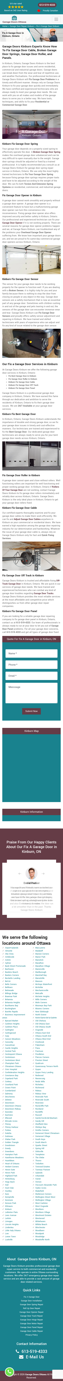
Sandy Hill (39, 1121)
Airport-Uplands (11, 947)
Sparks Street (41, 1145)
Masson (38, 981)
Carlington (9, 1030)
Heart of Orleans (12, 1163)
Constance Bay (11, 1075)
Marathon (39, 963)
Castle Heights (11, 1048)
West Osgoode (41, 1206)
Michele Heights (42, 996)
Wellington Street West (45, 1197)
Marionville (40, 969)
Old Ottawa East (42, 1023)
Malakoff (39, 950)
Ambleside (9, 957)
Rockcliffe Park (41, 1106)
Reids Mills (40, 1081)
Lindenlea (9, 1227)
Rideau (38, 1090)
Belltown (9, 987)
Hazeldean (9, 1160)
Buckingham (10, 1008)
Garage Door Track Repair (31, 1316)
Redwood (39, 1075)
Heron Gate (10, 1169)
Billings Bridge (11, 993)
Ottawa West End (42, 1039)
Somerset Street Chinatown (47, 1133)
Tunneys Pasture (42, 1169)
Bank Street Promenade (15, 966)
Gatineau (9, 1136)
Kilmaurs (9, 1206)
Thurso (38, 1160)
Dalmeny (9, 1093)
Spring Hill (39, 1148)
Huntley (8, 1191)
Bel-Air (8, 981)
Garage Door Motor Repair (31, 1323)
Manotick (39, 960)
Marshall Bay (41, 975)
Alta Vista (9, 954)
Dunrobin (9, 1112)
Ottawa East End (42, 1033)
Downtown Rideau (13, 1109)
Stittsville (39, 1151)
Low (7, 1233)
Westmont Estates (43, 1215)
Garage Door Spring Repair (31, 1304)
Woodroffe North (42, 1239)
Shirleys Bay (40, 1127)
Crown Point (10, 1087)
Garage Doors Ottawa (36, 1374)
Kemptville (9, 1197)
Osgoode (39, 1030)
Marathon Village (42, 966)
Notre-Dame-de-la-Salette (46, 1017)
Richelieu (39, 1084)
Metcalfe (39, 993)
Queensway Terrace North (46, 1066)
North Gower (40, 1014)
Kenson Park (10, 1203)
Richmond (39, 1087)
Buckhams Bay (11, 1005)
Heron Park (10, 1172)
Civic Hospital (11, 1069)
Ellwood (8, 1118)
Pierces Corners (42, 1057)
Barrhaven (9, 969)
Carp (7, 1036)
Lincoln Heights (12, 1224)
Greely (8, 1148)
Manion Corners (42, 954)
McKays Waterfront (43, 984)
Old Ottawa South (43, 1026)
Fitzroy (8, 1124)
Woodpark (39, 1233)
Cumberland (10, 1090)
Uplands (39, 1172)
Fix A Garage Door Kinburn (47, 26)
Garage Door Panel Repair (31, 1327)
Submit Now (31, 711)
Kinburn (8, 1209)
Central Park (10, 1051)
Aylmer (8, 963)
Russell (38, 1115)
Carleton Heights (12, 1023)
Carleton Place (11, 1026)
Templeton (39, 1154)
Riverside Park (41, 1096)
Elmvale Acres (11, 1121)
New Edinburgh (41, 1011)
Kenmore (9, 1200)
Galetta (8, 1133)
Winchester (40, 1227)
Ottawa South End (43, 1036)
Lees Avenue (10, 1215)
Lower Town (10, 1236)
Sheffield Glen (41, 1124)
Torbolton (39, 1163)
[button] (22, 873)
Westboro (39, 1209)
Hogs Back (10, 1182)
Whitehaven (40, 1221)
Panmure (39, 1051)
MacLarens (40, 947)
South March (40, 1142)
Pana (37, 1048)
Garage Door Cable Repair (31, 1331)
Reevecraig (40, 1078)
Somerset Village (42, 1136)
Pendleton (39, 1054)
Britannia (9, 999)
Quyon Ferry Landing (44, 1072)
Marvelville (39, 978)
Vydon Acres (40, 1188)
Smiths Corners (42, 1130)
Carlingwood (10, 1033)
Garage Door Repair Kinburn (22, 26)
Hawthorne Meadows (14, 1157)
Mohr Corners (41, 1002)
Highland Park (11, 1175)
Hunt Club (9, 1188)
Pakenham (39, 1045)
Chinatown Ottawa (13, 1066)
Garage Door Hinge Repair (31, 1319)
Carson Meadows (12, 1039)
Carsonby (9, 1042)
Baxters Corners (12, 975)
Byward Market (11, 1020)
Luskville (9, 1239)
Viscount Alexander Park (46, 1185)
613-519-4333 (47, 5)
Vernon (38, 1182)
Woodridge (39, 1236)
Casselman (10, 1045)
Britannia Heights (12, 1002)
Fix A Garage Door (31, 1297)
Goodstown (10, 1145)
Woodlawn (39, 1230)
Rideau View (40, 1093)
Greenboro (9, 1151)
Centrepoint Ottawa (13, 1054)
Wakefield (39, 1191)
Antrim (8, 960)
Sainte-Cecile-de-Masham (46, 1118)
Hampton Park (11, 1154)
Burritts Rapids (11, 1011)
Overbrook (39, 1042)
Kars (7, 1194)
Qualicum (39, 1063)
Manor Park (40, 957)
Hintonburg (10, 1178)
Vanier (38, 1178)
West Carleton (41, 1203)
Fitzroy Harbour (11, 1127)
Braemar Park (11, 996)
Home (4, 26)
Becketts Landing (12, 978)
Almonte (8, 950)
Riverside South (42, 1099)
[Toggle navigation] (56, 19)
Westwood (39, 1218)
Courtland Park (11, 1084)
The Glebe (39, 1157)
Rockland (39, 1109)
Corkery (8, 1081)
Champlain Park (12, 1063)
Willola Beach (41, 1224)
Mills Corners (41, 999)
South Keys (40, 1139)
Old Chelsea (40, 1020)
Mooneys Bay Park (43, 1005)
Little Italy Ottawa (12, 1230)
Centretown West (12, 1060)
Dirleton (8, 1099)
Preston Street (41, 1060)
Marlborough (40, 972)
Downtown (9, 1102)
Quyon (38, 1069)
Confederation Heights (14, 1072)
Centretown (10, 1057)
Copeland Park (11, 1078)
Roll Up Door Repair (31, 1308)
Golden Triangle (12, 1142)
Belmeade (9, 990)
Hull (6, 1185)
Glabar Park (10, 1139)
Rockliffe (39, 1112)
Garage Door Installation (31, 1300)
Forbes (8, 1130)
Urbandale (39, 1175)
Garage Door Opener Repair (31, 1312)
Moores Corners (42, 1008)
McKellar (39, 987)
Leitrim (8, 1218)
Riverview (39, 1102)
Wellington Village (43, 1200)
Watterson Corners (43, 1194)
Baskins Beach (11, 972)
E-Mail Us (35, 1357)
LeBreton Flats (11, 1212)
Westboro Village (42, 1212)
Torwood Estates (42, 1166)
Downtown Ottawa (13, 1106)
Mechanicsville (41, 990)
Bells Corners (11, 984)
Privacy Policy (32, 1335)
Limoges (9, 1221)
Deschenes (10, 1096)
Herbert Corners (12, 1166)
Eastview (9, 1115)
